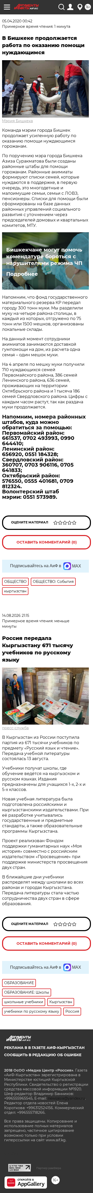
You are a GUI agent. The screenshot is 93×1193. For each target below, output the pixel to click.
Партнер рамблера (48, 1168)
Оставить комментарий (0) (47, 542)
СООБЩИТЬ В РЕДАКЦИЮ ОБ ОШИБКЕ (42, 1055)
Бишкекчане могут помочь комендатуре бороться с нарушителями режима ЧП (44, 256)
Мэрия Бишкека (17, 121)
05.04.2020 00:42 (17, 21)
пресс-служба (15, 728)
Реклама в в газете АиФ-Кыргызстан (44, 1047)
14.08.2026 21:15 (15, 615)
